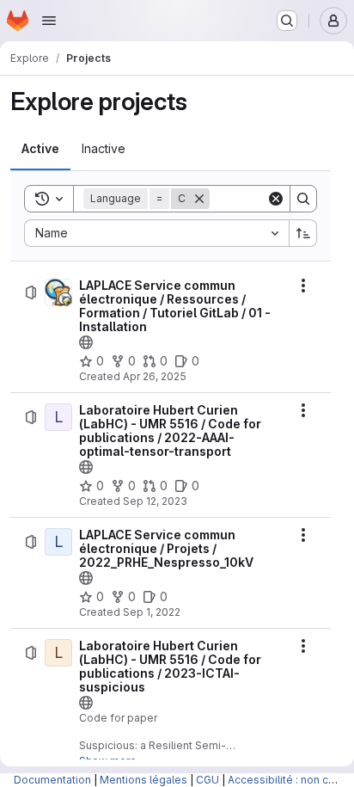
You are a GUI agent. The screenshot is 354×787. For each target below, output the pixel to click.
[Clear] (276, 198)
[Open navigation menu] (49, 20)
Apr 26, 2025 (154, 376)
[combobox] (156, 233)
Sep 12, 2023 (155, 501)
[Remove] (199, 198)
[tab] (40, 148)
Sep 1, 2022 (151, 612)
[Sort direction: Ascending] (303, 233)
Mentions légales (143, 779)
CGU (207, 779)
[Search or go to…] (287, 20)
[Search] (303, 198)
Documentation (52, 779)
